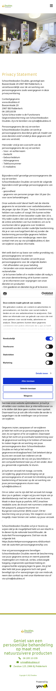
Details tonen (42, 373)
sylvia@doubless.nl (29, 662)
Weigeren (28, 396)
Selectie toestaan (28, 388)
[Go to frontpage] (23, 6)
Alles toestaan (28, 381)
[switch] (49, 347)
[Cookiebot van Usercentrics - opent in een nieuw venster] (41, 293)
